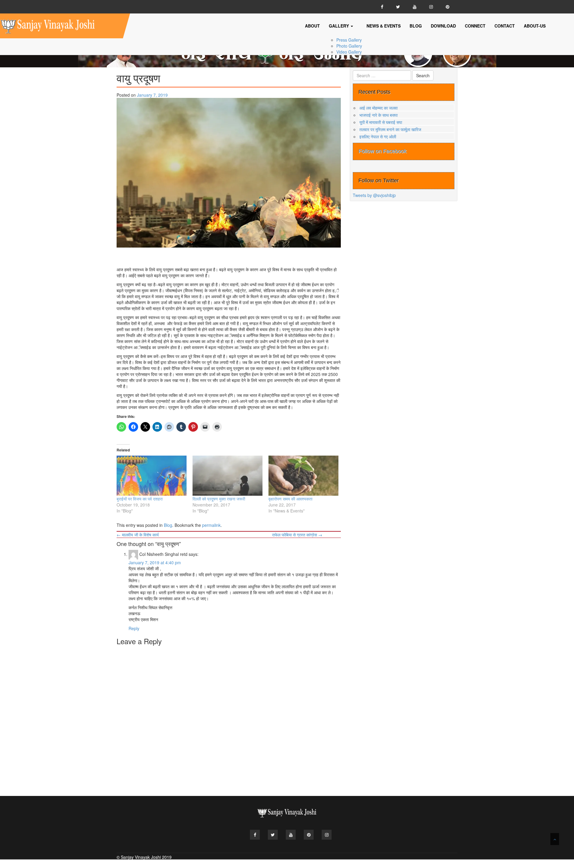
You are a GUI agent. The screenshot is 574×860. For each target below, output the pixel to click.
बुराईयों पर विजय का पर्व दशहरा (140, 499)
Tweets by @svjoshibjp (374, 195)
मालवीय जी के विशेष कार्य (138, 535)
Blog (416, 26)
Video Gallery (349, 52)
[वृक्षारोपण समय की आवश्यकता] (303, 476)
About (312, 26)
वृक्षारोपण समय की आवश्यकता (290, 499)
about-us (535, 26)
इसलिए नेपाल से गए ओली (377, 136)
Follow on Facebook (382, 151)
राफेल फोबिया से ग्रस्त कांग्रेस (297, 535)
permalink (211, 525)
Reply (134, 628)
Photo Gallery (349, 46)
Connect (475, 26)
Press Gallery (349, 40)
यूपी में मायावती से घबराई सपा (380, 122)
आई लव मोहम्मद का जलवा (378, 108)
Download (443, 26)
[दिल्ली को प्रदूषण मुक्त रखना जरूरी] (227, 476)
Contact (504, 26)
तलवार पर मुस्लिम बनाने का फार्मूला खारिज (390, 129)
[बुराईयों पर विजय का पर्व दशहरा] (152, 476)
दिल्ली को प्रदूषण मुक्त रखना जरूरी (219, 499)
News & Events (384, 26)
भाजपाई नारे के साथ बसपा (378, 115)
